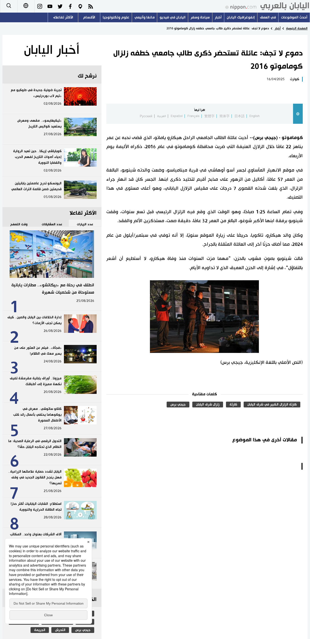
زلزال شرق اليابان (207, 404)
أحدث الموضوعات (294, 17)
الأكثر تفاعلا (64, 17)
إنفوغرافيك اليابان (241, 17)
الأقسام (89, 17)
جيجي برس (178, 404)
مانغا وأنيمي (144, 17)
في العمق (268, 17)
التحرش (60, 630)
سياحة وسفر (200, 17)
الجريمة (39, 630)
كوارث (294, 79)
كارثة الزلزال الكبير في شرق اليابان (272, 404)
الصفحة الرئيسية (297, 28)
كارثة (233, 404)
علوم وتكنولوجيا (116, 17)
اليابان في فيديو (173, 17)
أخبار (218, 17)
